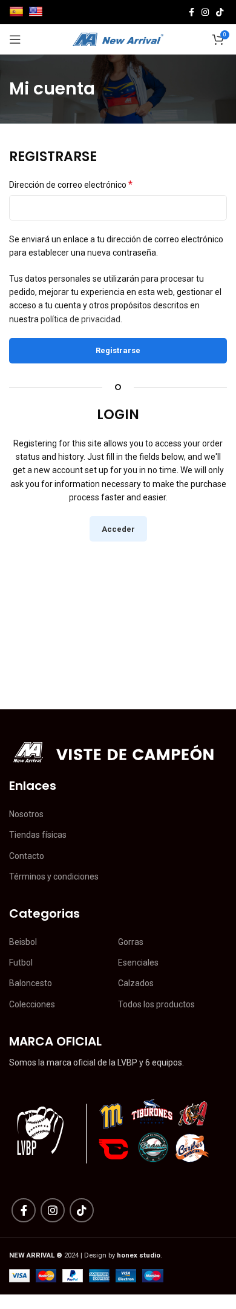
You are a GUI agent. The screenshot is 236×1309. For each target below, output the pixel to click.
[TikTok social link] (219, 12)
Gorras (130, 942)
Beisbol (23, 942)
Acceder (118, 529)
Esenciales (138, 962)
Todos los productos (156, 1004)
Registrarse (118, 350)
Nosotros (26, 814)
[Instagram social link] (205, 12)
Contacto (26, 856)
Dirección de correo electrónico (71, 184)
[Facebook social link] (191, 12)
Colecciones (32, 1004)
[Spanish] (18, 11)
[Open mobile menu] (15, 39)
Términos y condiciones (54, 876)
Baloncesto (30, 983)
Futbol (21, 962)
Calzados (136, 983)
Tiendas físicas (38, 835)
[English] (37, 11)
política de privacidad (80, 319)
